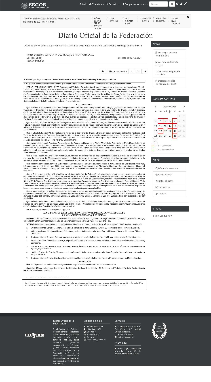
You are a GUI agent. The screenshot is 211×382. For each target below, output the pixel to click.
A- (132, 71)
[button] (96, 4)
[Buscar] (172, 4)
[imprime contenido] (103, 71)
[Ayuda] (177, 3)
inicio (84, 4)
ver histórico (48, 21)
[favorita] (145, 71)
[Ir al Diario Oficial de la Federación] (36, 5)
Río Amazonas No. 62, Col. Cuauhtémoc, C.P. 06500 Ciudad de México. (128, 329)
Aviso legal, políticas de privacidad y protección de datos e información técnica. (128, 351)
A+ (138, 71)
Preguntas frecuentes (136, 4)
